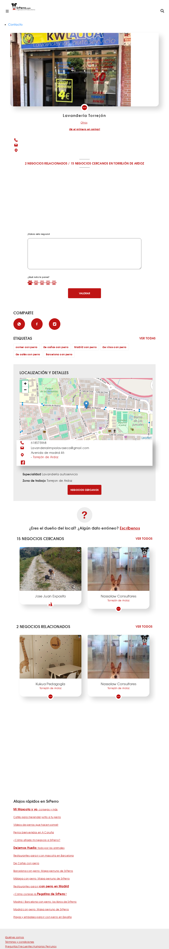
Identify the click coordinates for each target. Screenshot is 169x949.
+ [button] (25, 383)
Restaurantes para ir (41, 886)
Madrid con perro (85, 347)
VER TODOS (144, 538)
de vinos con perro (114, 347)
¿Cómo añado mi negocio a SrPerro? (36, 840)
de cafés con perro (28, 354)
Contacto (15, 24)
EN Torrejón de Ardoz (126, 163)
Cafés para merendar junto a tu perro (37, 817)
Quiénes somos (14, 937)
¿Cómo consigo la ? (40, 894)
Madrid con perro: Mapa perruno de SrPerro (41, 909)
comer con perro (26, 347)
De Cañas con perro (26, 863)
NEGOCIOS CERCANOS (84, 490)
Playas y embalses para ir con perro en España (42, 917)
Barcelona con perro (59, 354)
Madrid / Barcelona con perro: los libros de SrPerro (45, 901)
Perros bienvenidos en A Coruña (33, 832)
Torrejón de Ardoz (46, 457)
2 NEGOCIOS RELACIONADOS (46, 163)
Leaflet (146, 438)
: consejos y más (35, 809)
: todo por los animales (39, 848)
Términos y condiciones (19, 942)
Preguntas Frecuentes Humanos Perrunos (30, 946)
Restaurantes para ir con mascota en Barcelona (43, 855)
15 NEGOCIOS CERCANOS (89, 163)
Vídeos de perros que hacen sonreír (35, 824)
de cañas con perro (55, 347)
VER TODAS (147, 338)
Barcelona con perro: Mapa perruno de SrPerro (43, 871)
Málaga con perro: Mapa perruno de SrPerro (41, 878)
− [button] (25, 389)
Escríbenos (130, 528)
